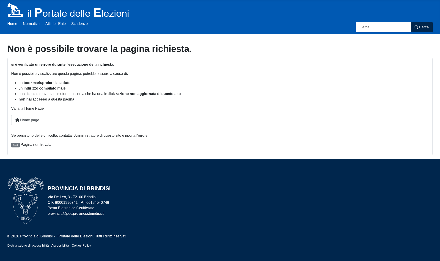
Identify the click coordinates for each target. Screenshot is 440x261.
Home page (29, 120)
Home (12, 24)
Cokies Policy (81, 245)
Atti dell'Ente (55, 24)
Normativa (31, 24)
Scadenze (79, 24)
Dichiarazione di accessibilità (28, 245)
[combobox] (383, 27)
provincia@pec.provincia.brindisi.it (76, 213)
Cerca (424, 27)
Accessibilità (60, 245)
